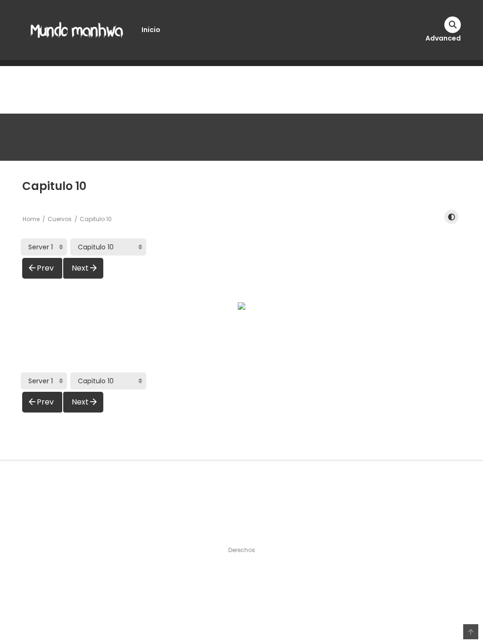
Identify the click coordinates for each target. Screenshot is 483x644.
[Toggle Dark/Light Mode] (451, 217)
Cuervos (60, 219)
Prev (45, 268)
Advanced (443, 38)
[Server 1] (44, 247)
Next (80, 268)
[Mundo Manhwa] (77, 29)
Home (31, 219)
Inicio (151, 29)
